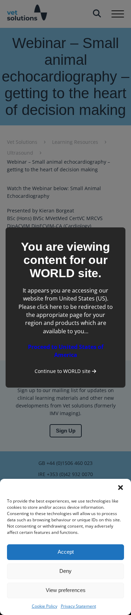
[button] (120, 487)
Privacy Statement (78, 606)
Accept (66, 552)
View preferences (66, 590)
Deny (65, 571)
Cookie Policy (44, 606)
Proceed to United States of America (65, 351)
